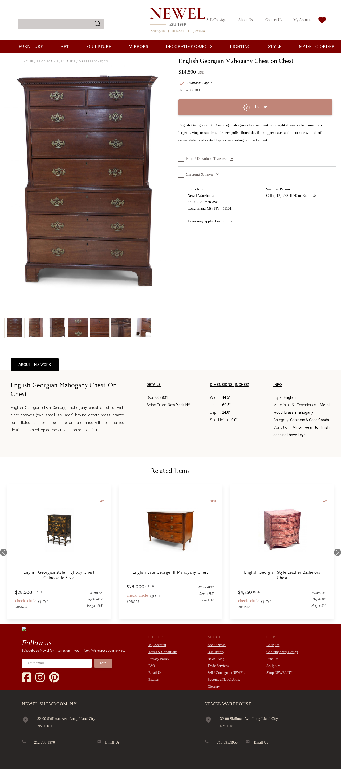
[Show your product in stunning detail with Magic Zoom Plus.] (87, 179)
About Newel (217, 645)
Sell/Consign (216, 20)
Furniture (31, 46)
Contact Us (273, 20)
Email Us (309, 196)
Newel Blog (216, 659)
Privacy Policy (158, 659)
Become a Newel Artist (224, 680)
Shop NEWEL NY (279, 673)
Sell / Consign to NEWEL (226, 673)
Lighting (240, 46)
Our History (216, 652)
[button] (257, 158)
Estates (153, 680)
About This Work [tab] (34, 364)
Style (275, 46)
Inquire (260, 107)
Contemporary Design (282, 652)
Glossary (214, 686)
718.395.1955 (227, 742)
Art (64, 46)
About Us (245, 20)
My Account (302, 20)
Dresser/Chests (93, 61)
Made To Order (317, 46)
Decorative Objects (189, 46)
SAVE (102, 501)
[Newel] (24, 628)
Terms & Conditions (162, 652)
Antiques (272, 645)
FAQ (151, 666)
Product (45, 61)
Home (28, 61)
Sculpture (98, 46)
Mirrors (138, 46)
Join (103, 663)
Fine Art (272, 659)
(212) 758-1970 (285, 196)
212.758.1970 (44, 742)
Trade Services (218, 666)
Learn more (223, 221)
